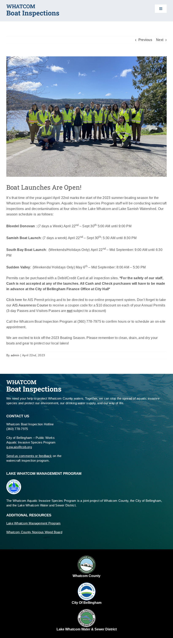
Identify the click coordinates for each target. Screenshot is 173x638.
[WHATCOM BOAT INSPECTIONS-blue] (32, 6)
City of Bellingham (86, 602)
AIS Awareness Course (30, 305)
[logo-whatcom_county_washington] (87, 557)
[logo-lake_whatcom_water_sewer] (87, 610)
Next (159, 40)
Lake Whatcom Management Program (33, 523)
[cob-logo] (87, 584)
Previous (145, 40)
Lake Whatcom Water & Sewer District (87, 629)
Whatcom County (86, 576)
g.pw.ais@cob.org (19, 447)
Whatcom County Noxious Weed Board (34, 532)
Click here (14, 300)
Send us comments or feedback (29, 456)
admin (15, 355)
